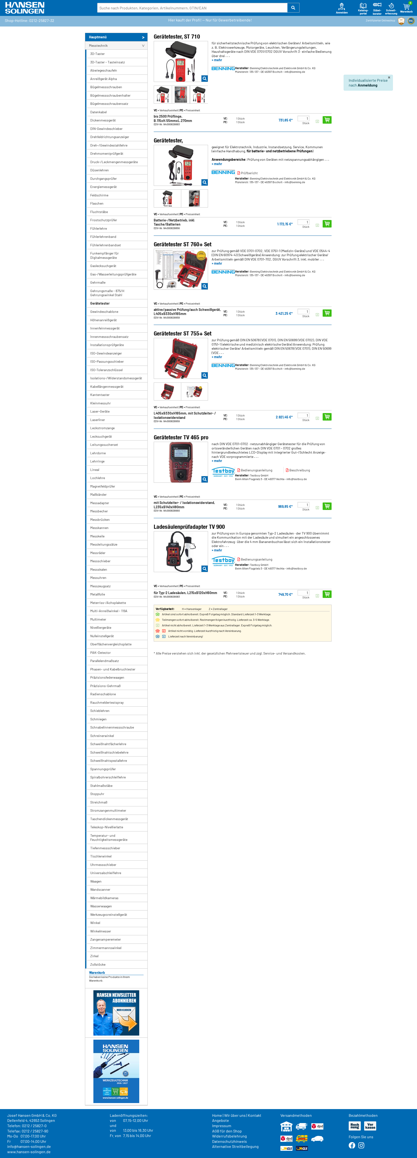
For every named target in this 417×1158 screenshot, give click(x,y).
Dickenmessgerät (103, 120)
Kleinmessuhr (100, 403)
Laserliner (97, 420)
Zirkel (94, 956)
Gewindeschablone (104, 311)
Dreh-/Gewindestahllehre (108, 145)
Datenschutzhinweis (229, 1141)
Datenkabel (98, 112)
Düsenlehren (99, 170)
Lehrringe (97, 461)
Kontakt (254, 1115)
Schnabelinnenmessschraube (112, 727)
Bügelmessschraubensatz (109, 103)
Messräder (97, 553)
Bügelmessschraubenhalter (110, 95)
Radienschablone (103, 694)
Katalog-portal (363, 12)
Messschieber (100, 561)
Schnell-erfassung (391, 12)
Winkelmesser (100, 931)
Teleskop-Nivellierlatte (106, 827)
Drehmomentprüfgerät (106, 153)
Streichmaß (98, 802)
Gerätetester (100, 303)
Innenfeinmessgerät (105, 328)
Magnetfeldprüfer (102, 486)
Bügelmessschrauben (106, 87)
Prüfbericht (249, 173)
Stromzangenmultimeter (108, 810)
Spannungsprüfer (103, 769)
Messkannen (99, 528)
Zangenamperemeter (105, 939)
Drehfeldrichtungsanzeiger (109, 137)
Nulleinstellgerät (102, 636)
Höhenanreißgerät (103, 320)
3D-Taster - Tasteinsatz (107, 62)
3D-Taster (97, 54)
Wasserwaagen (101, 906)
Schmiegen (98, 719)
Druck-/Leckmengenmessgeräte (114, 162)
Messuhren (98, 578)
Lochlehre (97, 478)
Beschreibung (299, 470)
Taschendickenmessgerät (109, 819)
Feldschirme (99, 195)
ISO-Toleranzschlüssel (106, 370)
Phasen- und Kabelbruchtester (112, 669)
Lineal (94, 470)
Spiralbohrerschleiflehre (108, 777)
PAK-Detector (100, 652)
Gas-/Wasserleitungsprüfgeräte (113, 274)
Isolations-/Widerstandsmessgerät (116, 378)
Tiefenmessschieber (105, 848)
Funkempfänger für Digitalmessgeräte (104, 255)
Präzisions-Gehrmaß (105, 686)
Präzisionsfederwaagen (107, 677)
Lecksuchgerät (101, 436)
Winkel (95, 923)
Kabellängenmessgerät (107, 386)
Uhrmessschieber (103, 865)
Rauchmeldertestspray (107, 702)
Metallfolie (97, 594)
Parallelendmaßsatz (104, 661)
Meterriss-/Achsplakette (108, 603)
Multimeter (98, 619)
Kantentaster (100, 395)
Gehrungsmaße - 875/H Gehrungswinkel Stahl (107, 293)
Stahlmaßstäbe (101, 785)
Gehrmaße (97, 282)
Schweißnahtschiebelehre (109, 752)
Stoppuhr (97, 794)
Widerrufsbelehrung (229, 1136)
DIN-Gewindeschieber (106, 129)
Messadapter (99, 503)
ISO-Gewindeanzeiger (106, 353)
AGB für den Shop (227, 1131)
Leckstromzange (102, 428)
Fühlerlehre (98, 228)
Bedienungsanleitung (256, 470)
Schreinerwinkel (102, 736)
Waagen (96, 881)
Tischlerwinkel (100, 856)
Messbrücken (100, 519)
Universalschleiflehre (105, 873)
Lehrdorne (98, 453)
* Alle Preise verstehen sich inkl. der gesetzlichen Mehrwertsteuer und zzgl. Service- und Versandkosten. (230, 653)
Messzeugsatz (100, 586)
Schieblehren (100, 711)
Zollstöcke (97, 964)
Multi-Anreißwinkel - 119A (108, 611)
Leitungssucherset (104, 444)
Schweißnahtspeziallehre (108, 760)
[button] (293, 8)
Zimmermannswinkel (105, 948)
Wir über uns (235, 1115)
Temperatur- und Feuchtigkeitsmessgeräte (108, 837)
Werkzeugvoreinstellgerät (108, 914)
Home (217, 1115)
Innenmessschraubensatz (109, 337)
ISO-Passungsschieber (107, 361)
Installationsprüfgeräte (107, 345)
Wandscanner (100, 889)
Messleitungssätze (103, 544)
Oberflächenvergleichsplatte (111, 644)
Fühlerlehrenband (103, 236)
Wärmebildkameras (104, 898)
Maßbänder (98, 494)
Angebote (220, 1120)
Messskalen (98, 569)
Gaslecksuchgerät (103, 266)
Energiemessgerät (103, 187)
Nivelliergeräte (100, 627)
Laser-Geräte (100, 411)
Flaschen (97, 203)
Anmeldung (367, 85)
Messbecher (99, 511)
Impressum (221, 1125)
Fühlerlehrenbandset (105, 245)
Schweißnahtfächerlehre (108, 744)
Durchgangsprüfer (103, 178)
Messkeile (97, 536)
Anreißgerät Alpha (103, 79)
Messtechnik (98, 45)
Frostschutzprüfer (103, 220)
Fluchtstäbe (99, 212)
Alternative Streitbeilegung (235, 1146)
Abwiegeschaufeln (103, 70)
